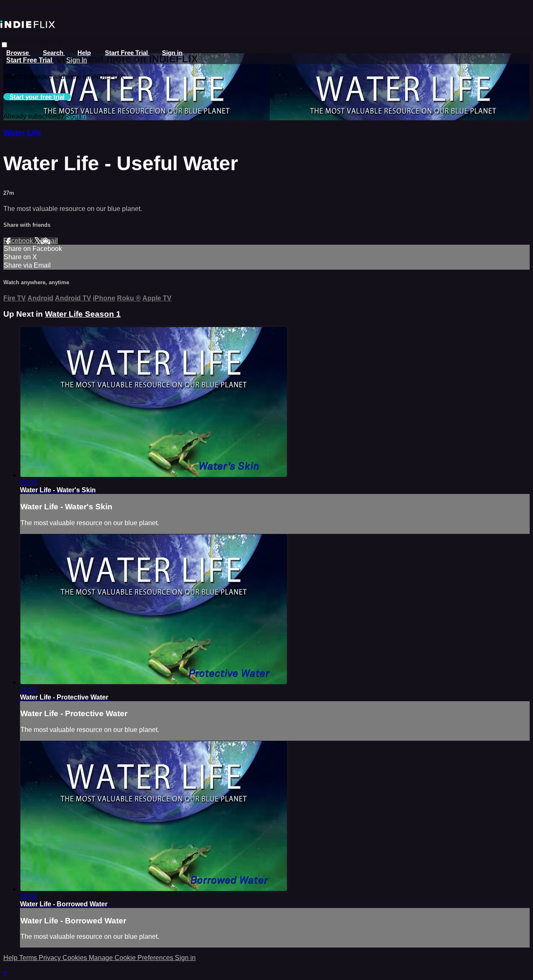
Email (49, 240)
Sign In (76, 60)
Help (84, 52)
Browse (18, 52)
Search (54, 52)
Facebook (19, 240)
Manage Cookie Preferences (132, 957)
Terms (29, 957)
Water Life (22, 132)
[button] (4, 44)
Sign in (172, 52)
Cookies (75, 957)
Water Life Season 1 (83, 314)
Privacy (50, 957)
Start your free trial (37, 96)
